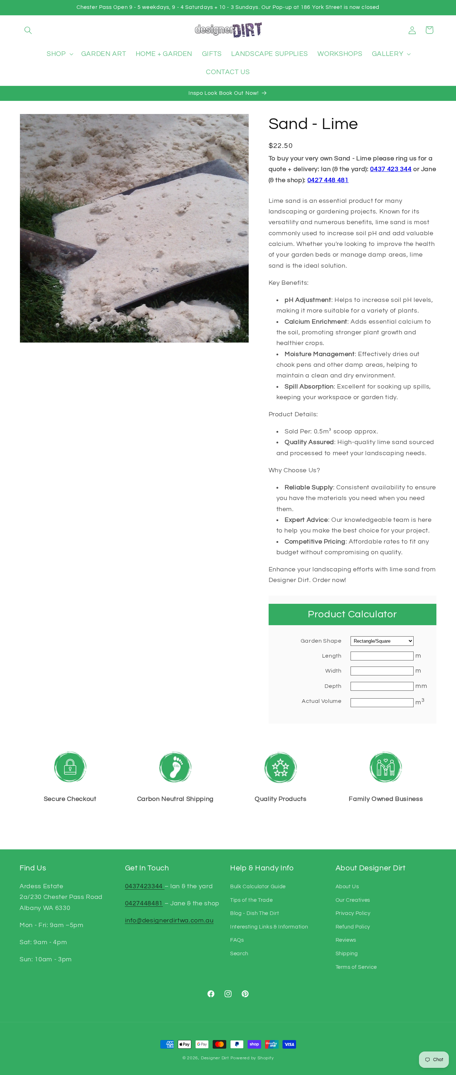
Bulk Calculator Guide (258, 886)
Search (239, 953)
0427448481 (144, 903)
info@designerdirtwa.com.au (169, 920)
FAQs (237, 940)
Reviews (346, 940)
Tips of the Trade (251, 899)
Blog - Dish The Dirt (254, 913)
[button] (28, 29)
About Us (347, 886)
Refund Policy (353, 926)
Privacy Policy (353, 913)
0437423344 (145, 886)
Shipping (347, 953)
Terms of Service (356, 966)
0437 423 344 (390, 169)
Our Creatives (353, 899)
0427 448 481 (328, 180)
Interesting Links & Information (269, 926)
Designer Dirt (215, 1058)
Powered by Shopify (252, 1058)
